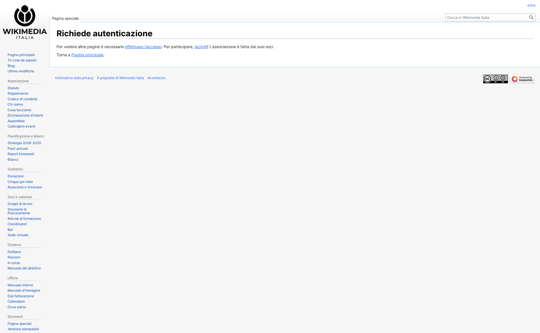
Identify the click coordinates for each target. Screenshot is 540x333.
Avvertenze (156, 78)
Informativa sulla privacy (74, 78)
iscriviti (201, 46)
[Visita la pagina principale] (24, 22)
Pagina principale (87, 54)
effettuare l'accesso (143, 46)
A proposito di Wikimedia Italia (120, 78)
